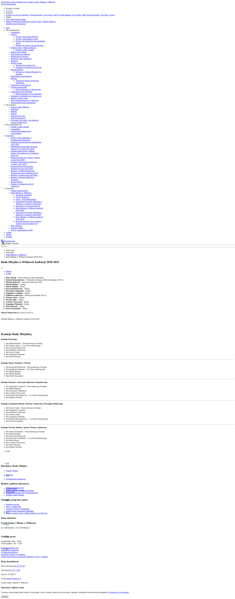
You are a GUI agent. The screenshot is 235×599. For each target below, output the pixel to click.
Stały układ (10, 19)
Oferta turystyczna (18, 116)
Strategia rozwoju (12, 504)
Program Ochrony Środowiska (17, 509)
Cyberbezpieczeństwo (9, 552)
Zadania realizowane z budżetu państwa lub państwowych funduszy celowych (25, 153)
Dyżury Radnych (22, 197)
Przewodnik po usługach (20, 54)
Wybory (14, 34)
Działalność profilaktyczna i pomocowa (26, 96)
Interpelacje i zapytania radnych (28, 206)
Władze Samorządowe (19, 191)
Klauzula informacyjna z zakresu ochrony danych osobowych (28, 222)
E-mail (8, 274)
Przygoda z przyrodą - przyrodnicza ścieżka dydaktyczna (24, 121)
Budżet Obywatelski (19, 52)
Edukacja (14, 61)
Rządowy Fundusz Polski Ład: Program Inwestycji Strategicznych (24, 172)
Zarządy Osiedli (17, 228)
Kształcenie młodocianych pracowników (21, 132)
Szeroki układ (20, 19)
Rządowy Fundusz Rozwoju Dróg (24, 175)
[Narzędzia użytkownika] (2, 267)
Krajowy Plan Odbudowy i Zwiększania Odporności (21, 139)
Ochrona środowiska (19, 87)
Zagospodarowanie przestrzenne (23, 103)
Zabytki (14, 114)
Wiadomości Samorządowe (21, 76)
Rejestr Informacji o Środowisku (28, 89)
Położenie (14, 109)
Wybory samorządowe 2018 (22, 230)
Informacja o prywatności (119, 592)
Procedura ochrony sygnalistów (13, 554)
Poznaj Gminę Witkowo (20, 107)
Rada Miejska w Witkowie (21, 193)
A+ (11, 11)
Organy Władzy (12, 471)
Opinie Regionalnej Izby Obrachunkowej (22, 493)
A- (7, 11)
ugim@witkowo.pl (13, 579)
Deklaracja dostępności (10, 550)
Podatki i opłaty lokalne (25, 50)
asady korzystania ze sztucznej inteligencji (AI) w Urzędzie (25, 557)
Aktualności (15, 32)
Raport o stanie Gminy (19, 98)
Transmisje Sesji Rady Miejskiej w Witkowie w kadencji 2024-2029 (29, 203)
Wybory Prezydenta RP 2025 (27, 37)
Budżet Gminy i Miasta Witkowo (23, 48)
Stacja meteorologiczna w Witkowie (25, 100)
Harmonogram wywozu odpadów (29, 94)
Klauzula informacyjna (10, 548)
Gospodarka (15, 129)
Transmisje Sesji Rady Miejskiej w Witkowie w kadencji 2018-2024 (29, 214)
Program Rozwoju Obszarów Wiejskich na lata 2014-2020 (22, 167)
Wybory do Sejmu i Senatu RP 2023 (30, 45)
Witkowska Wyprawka (19, 56)
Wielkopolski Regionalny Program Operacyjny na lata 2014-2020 (24, 148)
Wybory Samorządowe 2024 (27, 39)
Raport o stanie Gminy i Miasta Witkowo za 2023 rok (26, 513)
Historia (14, 78)
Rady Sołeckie (16, 226)
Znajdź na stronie (11, 243)
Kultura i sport (16, 63)
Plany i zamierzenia (13, 507)
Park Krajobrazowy (18, 118)
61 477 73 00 (15, 570)
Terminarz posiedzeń (24, 195)
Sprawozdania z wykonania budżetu (20, 491)
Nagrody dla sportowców (25, 65)
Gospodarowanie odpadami (21, 92)
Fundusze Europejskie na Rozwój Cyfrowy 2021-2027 (24, 163)
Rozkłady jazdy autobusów (21, 59)
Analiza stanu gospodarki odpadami (20, 511)
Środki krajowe (17, 182)
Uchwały (9, 475)
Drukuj (8, 271)
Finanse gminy (11, 488)
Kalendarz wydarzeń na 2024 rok (28, 67)
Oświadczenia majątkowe (16, 479)
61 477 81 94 (19, 566)
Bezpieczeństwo (17, 70)
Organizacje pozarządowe (21, 85)
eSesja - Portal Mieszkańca (26, 199)
